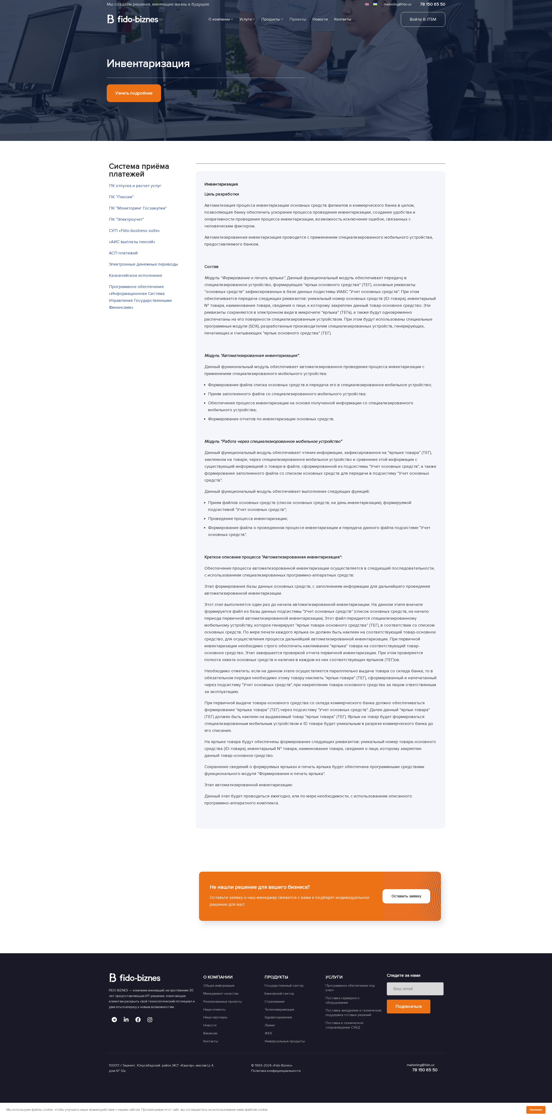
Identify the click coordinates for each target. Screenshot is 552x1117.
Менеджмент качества (220, 993)
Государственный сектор (284, 985)
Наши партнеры (215, 1017)
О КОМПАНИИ (218, 977)
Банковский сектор (279, 993)
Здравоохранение (278, 1017)
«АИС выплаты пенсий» (132, 241)
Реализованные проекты (222, 1001)
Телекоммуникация (279, 1009)
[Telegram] (114, 1019)
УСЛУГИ (334, 977)
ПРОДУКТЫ (276, 977)
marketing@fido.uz (397, 4)
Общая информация (218, 985)
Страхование (275, 1001)
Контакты (210, 1041)
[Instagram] (149, 1019)
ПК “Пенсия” (121, 197)
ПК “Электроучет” (126, 219)
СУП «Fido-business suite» (134, 230)
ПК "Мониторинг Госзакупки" (138, 208)
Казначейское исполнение (135, 275)
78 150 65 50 (432, 4)
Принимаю (536, 1109)
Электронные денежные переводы (143, 264)
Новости (209, 1025)
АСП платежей (123, 253)
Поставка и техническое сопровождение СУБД (345, 1025)
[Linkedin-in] (126, 1019)
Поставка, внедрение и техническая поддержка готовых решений (353, 1012)
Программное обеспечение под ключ (350, 987)
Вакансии (210, 1033)
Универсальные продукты (285, 1041)
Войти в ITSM (423, 19)
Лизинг (270, 1025)
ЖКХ (268, 1033)
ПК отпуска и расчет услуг (135, 185)
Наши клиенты (214, 1009)
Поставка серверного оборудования (342, 1000)
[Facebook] (138, 1019)
